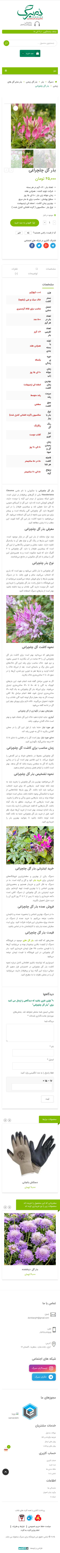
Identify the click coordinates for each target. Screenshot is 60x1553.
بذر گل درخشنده (6, 170)
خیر (19, 232)
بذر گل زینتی (31, 82)
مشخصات (51, 269)
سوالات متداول (51, 1433)
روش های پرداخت (49, 1446)
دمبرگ (51, 82)
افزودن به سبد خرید (22, 222)
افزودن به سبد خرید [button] (35, 1152)
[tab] (51, 271)
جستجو (6, 43)
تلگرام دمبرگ (41, 1377)
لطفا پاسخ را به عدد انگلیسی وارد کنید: (37, 1073)
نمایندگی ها (52, 1488)
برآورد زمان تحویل (49, 1492)
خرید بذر (37, 880)
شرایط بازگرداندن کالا (49, 1437)
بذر (42, 82)
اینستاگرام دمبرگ (40, 1368)
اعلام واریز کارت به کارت (30, 1530)
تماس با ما (52, 1473)
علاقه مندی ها (51, 1469)
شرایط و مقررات (18, 1526)
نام (52, 1046)
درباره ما (53, 1496)
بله (28, 232)
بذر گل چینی (11, 170)
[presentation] (9, 1120)
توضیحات (33, 273)
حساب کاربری (51, 1460)
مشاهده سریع (26, 1152)
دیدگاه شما (49, 1021)
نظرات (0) (15, 271)
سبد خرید (52, 1464)
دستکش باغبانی (30, 1182)
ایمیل (50, 1059)
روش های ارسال (50, 1441)
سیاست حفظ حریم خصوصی (39, 1526)
